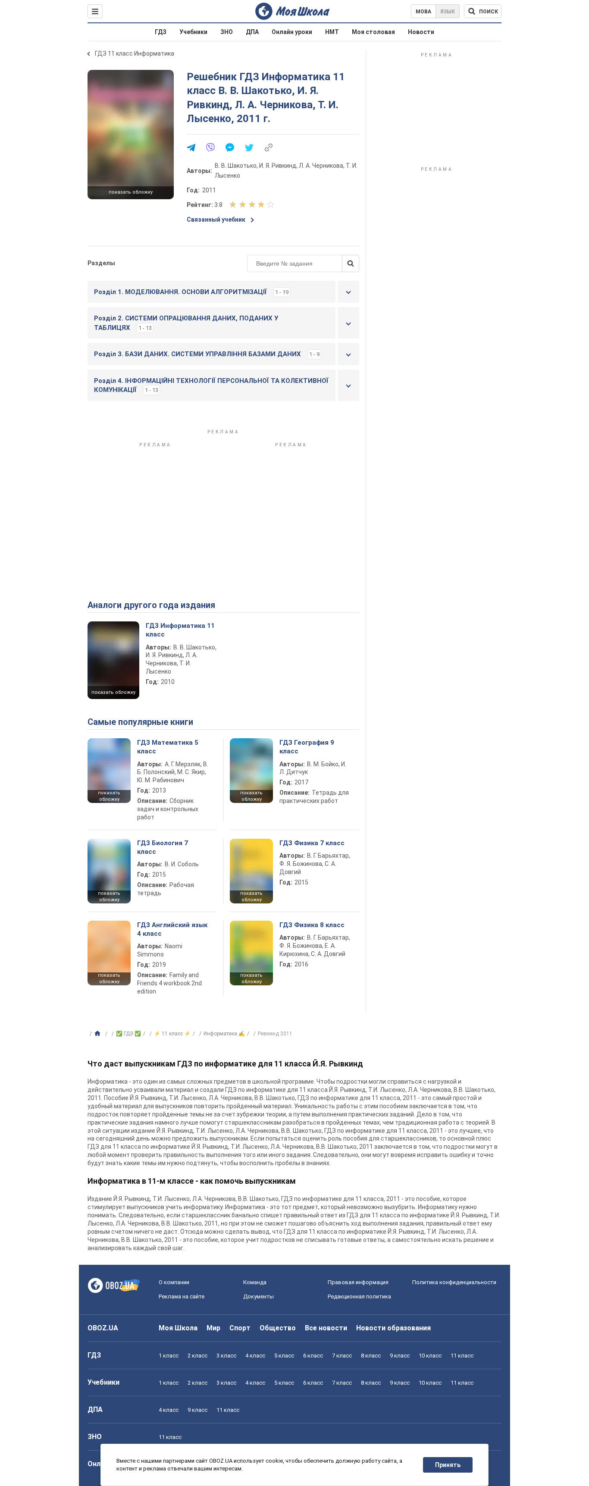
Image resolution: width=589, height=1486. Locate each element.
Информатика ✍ (224, 1034)
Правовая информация (358, 1282)
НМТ (332, 31)
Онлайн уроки (292, 31)
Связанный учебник (216, 219)
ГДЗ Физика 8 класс (312, 925)
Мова (423, 12)
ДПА (252, 31)
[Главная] (98, 1033)
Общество (278, 1328)
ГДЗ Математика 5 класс (167, 747)
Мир (213, 1328)
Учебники (193, 31)
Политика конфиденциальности (454, 1282)
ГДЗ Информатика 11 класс (180, 630)
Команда (254, 1282)
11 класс (462, 1355)
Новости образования (393, 1328)
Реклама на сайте (181, 1296)
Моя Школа (178, 1328)
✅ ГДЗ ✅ (128, 1034)
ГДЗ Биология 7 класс (162, 847)
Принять (448, 1464)
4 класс (255, 1355)
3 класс (226, 1355)
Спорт (240, 1328)
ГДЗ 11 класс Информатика (134, 53)
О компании (174, 1282)
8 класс (371, 1355)
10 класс (430, 1355)
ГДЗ (160, 31)
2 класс (197, 1355)
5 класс (284, 1355)
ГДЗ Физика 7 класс (312, 843)
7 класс (342, 1355)
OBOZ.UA (103, 1328)
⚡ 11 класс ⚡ (172, 1034)
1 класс (169, 1355)
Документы (258, 1296)
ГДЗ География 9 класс (306, 747)
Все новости (326, 1328)
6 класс (313, 1355)
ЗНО (226, 31)
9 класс (400, 1355)
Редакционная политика (359, 1296)
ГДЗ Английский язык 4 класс (172, 929)
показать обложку (131, 192)
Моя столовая (373, 31)
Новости (421, 31)
